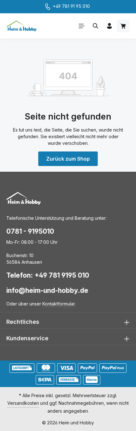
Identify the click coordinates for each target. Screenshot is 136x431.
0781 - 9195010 (30, 231)
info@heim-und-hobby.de (47, 290)
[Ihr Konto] (109, 26)
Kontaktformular (58, 303)
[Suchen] (95, 26)
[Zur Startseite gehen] (21, 26)
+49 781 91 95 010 (71, 6)
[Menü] (81, 26)
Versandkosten (23, 403)
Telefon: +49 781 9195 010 (47, 275)
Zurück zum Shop (68, 159)
